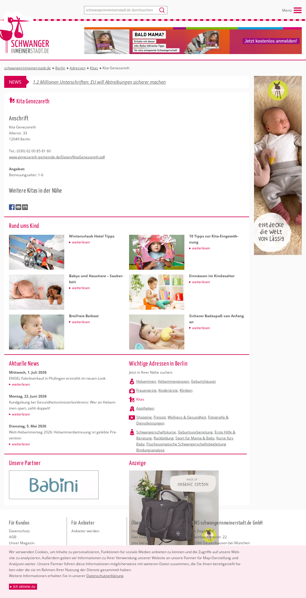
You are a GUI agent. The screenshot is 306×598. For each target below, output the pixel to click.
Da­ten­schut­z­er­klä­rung (104, 575)
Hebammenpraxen (173, 381)
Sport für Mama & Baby (195, 438)
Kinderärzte (168, 390)
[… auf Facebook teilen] (12, 207)
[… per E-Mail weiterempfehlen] (19, 207)
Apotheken (145, 408)
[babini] (54, 484)
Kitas (140, 399)
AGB (12, 536)
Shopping (144, 417)
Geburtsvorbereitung (195, 432)
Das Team (140, 536)
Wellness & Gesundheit (187, 417)
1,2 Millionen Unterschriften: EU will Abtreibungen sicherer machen (99, 82)
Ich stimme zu (24, 587)
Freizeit (160, 417)
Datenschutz (19, 530)
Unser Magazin (21, 542)
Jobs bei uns (141, 542)
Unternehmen (143, 530)
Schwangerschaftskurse (156, 432)
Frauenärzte (146, 390)
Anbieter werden (85, 530)
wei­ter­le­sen (21, 384)
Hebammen (146, 381)
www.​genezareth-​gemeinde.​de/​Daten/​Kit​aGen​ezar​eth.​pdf (57, 157)
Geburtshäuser (203, 381)
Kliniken (186, 390)
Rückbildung (164, 438)
